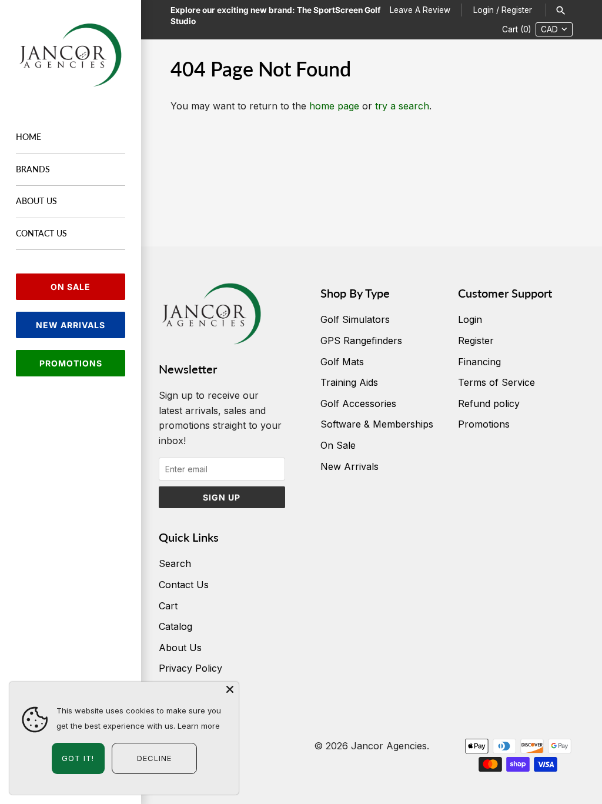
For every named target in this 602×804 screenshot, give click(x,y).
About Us (36, 201)
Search (175, 563)
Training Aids (349, 382)
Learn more (199, 725)
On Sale (338, 445)
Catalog (175, 626)
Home (28, 137)
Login (483, 10)
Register (516, 10)
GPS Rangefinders (361, 340)
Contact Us (41, 233)
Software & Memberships (376, 424)
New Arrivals (349, 466)
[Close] (230, 690)
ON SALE (71, 287)
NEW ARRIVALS (70, 325)
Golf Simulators (355, 319)
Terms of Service (496, 382)
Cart (168, 606)
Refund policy (489, 403)
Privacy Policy (190, 668)
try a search (402, 106)
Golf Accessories (358, 403)
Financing (479, 362)
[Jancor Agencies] (70, 55)
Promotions (484, 424)
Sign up (221, 497)
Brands (33, 169)
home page (334, 106)
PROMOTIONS (70, 363)
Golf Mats (342, 362)
